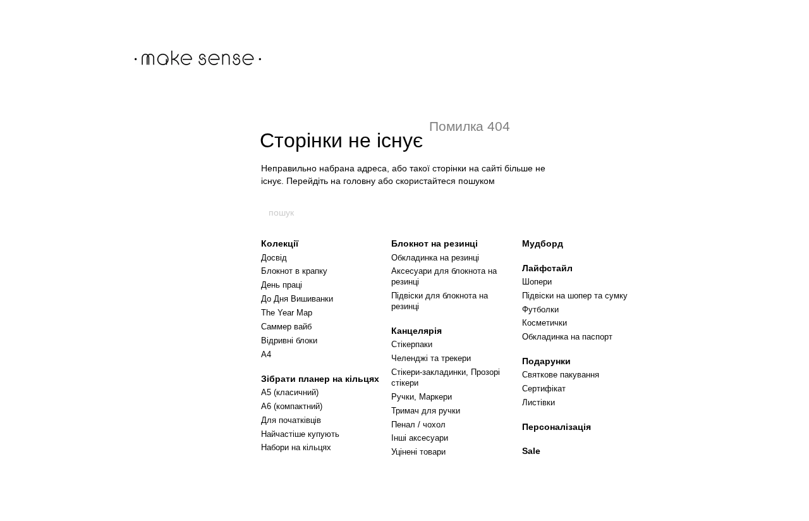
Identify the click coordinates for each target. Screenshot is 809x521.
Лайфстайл (547, 268)
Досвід (274, 257)
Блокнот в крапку (294, 271)
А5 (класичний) (290, 392)
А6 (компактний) (291, 406)
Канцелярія (416, 331)
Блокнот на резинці (434, 243)
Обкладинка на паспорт (567, 336)
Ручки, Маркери (421, 396)
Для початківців (291, 420)
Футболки (540, 309)
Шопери (537, 281)
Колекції (279, 243)
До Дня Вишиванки (297, 298)
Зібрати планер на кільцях (320, 379)
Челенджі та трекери (431, 358)
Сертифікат (544, 388)
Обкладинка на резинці (435, 257)
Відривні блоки (289, 340)
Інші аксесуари (419, 438)
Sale (531, 451)
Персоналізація (556, 427)
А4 (266, 354)
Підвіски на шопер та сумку (575, 295)
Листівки (538, 402)
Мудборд (542, 243)
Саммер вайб (286, 326)
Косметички (544, 323)
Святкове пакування (560, 374)
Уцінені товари (418, 452)
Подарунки (546, 361)
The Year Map (286, 312)
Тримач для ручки (425, 410)
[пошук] (542, 212)
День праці (281, 285)
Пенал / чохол (418, 424)
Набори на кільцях (296, 447)
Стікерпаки (411, 344)
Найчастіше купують (300, 434)
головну (359, 181)
